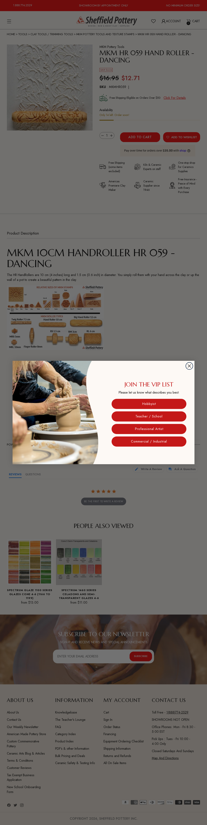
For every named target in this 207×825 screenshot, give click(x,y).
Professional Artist (149, 429)
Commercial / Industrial (149, 441)
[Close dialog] (189, 365)
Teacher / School (149, 416)
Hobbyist (149, 403)
